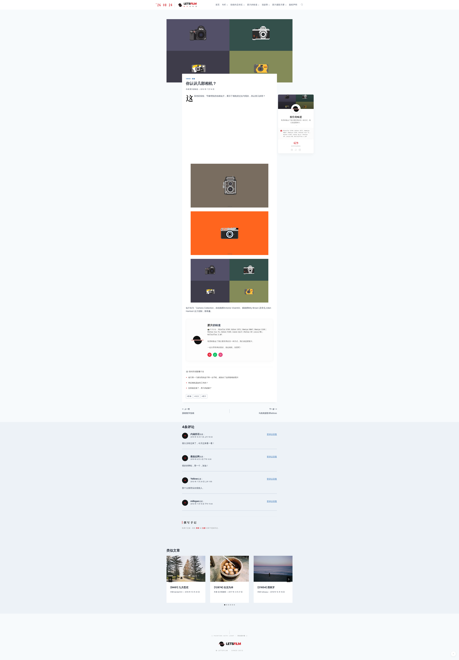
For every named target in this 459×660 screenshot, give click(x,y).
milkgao (194, 501)
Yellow (194, 478)
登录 (197, 528)
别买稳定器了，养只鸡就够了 (200, 388)
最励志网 (194, 456)
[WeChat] (296, 150)
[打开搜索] (302, 4)
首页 (218, 4)
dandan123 (178, 592)
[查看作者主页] (296, 109)
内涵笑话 (194, 434)
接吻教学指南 (188, 411)
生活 (196, 396)
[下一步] (289, 579)
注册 (204, 528)
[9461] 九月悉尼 (179, 587)
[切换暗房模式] (453, 653)
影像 (198, 371)
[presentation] (186, 569)
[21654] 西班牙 (266, 587)
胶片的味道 (194, 89)
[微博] (210, 355)
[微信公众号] (215, 355)
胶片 (210, 325)
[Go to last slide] (170, 579)
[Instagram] (221, 355)
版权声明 (293, 4)
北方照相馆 (222, 592)
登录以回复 (272, 434)
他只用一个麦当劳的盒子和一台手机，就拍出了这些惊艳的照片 (213, 377)
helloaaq (264, 592)
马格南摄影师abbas (268, 411)
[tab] (224, 604)
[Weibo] (292, 150)
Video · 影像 (190, 79)
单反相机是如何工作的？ (198, 383)
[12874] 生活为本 (223, 587)
